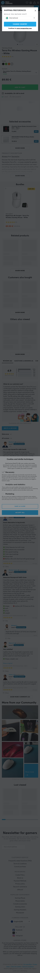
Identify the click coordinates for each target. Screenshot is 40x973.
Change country (20, 24)
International (13, 18)
